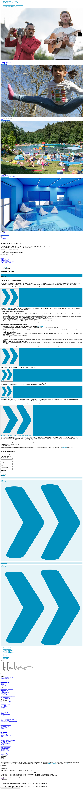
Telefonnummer (4, 467)
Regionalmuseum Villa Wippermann (8, 696)
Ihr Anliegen (3, 470)
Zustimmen (4, 768)
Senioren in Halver (4, 749)
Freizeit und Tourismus (8, 650)
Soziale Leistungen (4, 742)
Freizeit (2, 708)
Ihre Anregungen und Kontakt (6, 397)
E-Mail (2, 465)
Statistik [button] (2, 778)
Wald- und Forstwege (5, 720)
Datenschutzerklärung (52, 763)
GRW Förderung (4, 727)
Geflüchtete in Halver (5, 754)
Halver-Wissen (4, 693)
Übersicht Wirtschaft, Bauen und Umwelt (9, 719)
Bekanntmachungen (5, 682)
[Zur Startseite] (41, 236)
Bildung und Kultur (7, 649)
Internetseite (64, 447)
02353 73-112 (3, 566)
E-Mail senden (3, 480)
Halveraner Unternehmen (6, 725)
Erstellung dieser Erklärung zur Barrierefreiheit (9, 365)
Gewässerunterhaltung (5, 729)
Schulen (2, 691)
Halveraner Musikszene (5, 697)
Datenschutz (3, 238)
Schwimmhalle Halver (5, 714)
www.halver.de (31, 286)
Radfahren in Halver (5, 712)
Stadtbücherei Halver (5, 694)
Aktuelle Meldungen (5, 678)
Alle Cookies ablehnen (5, 787)
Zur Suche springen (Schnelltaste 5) (10, 6)
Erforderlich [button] (3, 766)
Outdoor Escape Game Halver (7, 703)
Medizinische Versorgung (6, 746)
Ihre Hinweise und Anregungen (7, 380)
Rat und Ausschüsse (5, 680)
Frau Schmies (4, 563)
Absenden (3, 475)
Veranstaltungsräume (5, 715)
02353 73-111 (3, 481)
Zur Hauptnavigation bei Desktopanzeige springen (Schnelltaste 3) (16, 3)
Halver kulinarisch (4, 706)
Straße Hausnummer (5, 460)
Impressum (3, 239)
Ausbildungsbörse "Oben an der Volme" (9, 721)
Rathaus (2, 679)
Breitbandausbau (4, 734)
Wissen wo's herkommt (5, 723)
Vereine (2, 710)
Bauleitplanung (4, 730)
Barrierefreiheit (6, 657)
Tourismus (3, 707)
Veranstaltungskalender (5, 704)
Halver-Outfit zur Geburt (6, 741)
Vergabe (2, 733)
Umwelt (2, 728)
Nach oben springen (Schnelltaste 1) (10, 1)
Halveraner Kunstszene (5, 698)
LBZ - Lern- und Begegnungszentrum (8, 744)
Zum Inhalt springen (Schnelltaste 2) (10, 2)
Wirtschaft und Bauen (7, 651)
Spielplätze (3, 713)
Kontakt (4, 654)
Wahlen (2, 684)
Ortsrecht (2, 683)
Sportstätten (3, 711)
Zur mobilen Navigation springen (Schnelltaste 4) (13, 5)
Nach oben (3, 660)
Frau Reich (3, 477)
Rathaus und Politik (7, 647)
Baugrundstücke (4, 732)
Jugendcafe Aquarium (5, 748)
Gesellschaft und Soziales (8, 652)
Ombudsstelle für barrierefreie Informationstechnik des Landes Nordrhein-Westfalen (16, 435)
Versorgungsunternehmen (6, 735)
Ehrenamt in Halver (5, 750)
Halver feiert (3, 705)
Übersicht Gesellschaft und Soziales (8, 740)
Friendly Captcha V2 (5, 473)
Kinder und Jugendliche (5, 747)
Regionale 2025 (4, 685)
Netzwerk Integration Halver (6, 753)
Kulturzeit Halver (4, 690)
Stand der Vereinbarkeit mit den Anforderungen (10, 306)
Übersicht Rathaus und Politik (7, 677)
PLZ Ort (2, 462)
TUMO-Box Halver (5, 692)
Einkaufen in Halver (5, 722)
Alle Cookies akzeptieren (15, 787)
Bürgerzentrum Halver (5, 743)
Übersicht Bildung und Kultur (7, 689)
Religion (2, 751)
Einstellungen (3, 765)
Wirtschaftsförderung (5, 726)
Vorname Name (4, 457)
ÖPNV (2, 736)
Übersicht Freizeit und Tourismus (7, 701)
